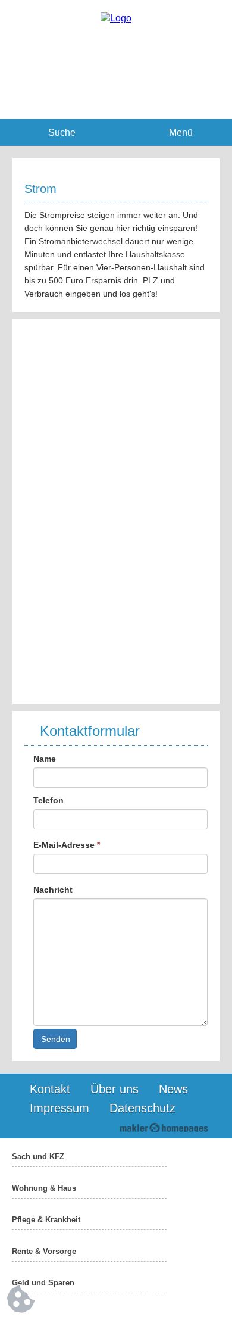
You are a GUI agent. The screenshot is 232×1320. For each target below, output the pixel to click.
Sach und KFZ (38, 1156)
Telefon (48, 800)
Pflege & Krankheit (46, 1219)
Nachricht (53, 889)
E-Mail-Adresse (66, 845)
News (173, 1089)
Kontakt (50, 1089)
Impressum (59, 1108)
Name (44, 758)
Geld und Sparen (43, 1282)
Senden (55, 1039)
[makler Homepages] (164, 1127)
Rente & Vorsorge (44, 1251)
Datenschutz (142, 1108)
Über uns (114, 1089)
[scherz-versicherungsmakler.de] (116, 18)
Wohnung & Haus (44, 1188)
